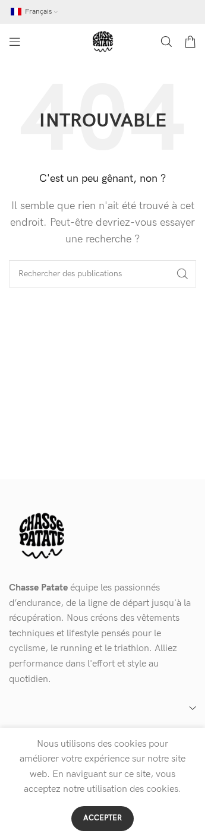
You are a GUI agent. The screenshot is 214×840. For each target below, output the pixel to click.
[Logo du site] (103, 41)
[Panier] (190, 41)
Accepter (102, 818)
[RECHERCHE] (182, 274)
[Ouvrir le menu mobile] (15, 41)
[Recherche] (166, 41)
